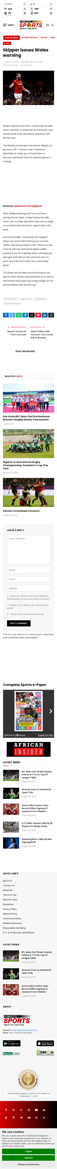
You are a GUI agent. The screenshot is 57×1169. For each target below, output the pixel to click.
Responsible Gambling (14, 927)
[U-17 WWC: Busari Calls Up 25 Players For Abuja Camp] (11, 827)
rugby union (26, 299)
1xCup (44, 37)
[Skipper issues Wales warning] (28, 104)
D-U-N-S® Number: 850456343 (18, 932)
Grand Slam (10, 299)
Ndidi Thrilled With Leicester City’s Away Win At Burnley (42, 334)
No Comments (11, 65)
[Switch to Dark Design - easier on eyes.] (52, 25)
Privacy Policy (10, 909)
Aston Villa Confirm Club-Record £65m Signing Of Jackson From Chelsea (35, 808)
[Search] (48, 25)
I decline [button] (28, 1158)
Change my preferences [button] (28, 1164)
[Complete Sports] (31, 25)
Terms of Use (10, 894)
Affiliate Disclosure (12, 923)
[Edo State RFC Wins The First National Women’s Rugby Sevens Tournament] (28, 398)
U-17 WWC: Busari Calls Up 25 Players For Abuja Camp (37, 825)
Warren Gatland (12, 303)
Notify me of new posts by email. (27, 614)
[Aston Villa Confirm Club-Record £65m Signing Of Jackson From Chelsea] (11, 809)
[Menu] (8, 25)
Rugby (7, 43)
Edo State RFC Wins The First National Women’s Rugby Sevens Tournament (26, 418)
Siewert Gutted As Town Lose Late (16, 333)
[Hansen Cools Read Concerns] (28, 492)
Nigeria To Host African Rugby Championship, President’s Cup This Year (25, 465)
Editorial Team (10, 899)
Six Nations (40, 299)
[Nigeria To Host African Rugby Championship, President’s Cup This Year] (28, 443)
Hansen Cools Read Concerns (21, 511)
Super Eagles (30, 37)
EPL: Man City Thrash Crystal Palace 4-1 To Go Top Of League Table (37, 774)
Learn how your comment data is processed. (28, 636)
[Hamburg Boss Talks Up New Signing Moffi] (11, 843)
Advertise (7, 890)
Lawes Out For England (28, 206)
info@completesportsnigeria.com (24, 1030)
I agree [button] (28, 1151)
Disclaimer (8, 904)
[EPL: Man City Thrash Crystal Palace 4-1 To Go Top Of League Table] (11, 775)
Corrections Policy (12, 918)
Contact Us (8, 885)
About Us (7, 880)
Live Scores (11, 37)
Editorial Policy (10, 913)
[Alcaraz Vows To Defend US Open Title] (11, 793)
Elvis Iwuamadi (25, 351)
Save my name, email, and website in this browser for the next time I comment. (28, 597)
